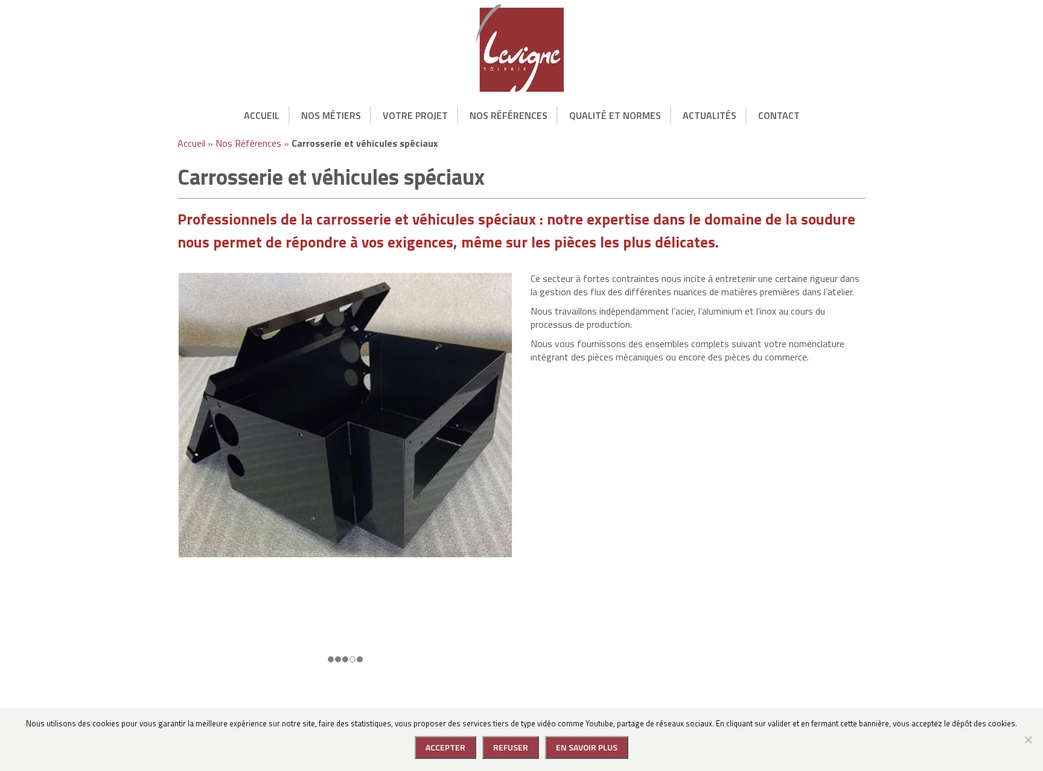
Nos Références (508, 115)
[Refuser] (1028, 740)
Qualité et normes (615, 115)
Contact (779, 115)
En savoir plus (586, 747)
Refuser (510, 747)
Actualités (709, 115)
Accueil (261, 115)
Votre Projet (415, 115)
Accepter (445, 747)
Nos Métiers (331, 115)
